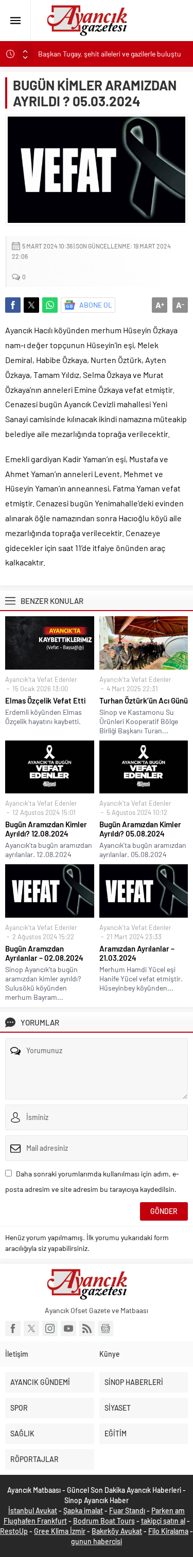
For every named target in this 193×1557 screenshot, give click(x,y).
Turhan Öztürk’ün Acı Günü (143, 700)
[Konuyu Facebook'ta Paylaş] (13, 305)
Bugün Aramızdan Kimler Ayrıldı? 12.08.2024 (46, 829)
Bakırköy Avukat (117, 1531)
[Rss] (87, 1328)
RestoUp (14, 1531)
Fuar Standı (127, 1510)
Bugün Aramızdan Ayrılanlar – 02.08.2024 (44, 953)
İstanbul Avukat (32, 1510)
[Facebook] (13, 1328)
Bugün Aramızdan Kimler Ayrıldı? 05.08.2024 (140, 829)
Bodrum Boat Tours (104, 1520)
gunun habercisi (96, 1541)
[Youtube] (68, 1328)
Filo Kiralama (168, 1531)
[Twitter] (31, 1328)
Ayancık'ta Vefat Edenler (41, 679)
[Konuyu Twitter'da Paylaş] (31, 305)
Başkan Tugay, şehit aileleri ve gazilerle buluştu (109, 53)
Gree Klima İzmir (59, 1531)
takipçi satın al (163, 1520)
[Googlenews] (105, 1328)
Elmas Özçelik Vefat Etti (45, 700)
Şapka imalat (83, 1510)
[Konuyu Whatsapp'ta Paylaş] (50, 305)
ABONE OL (95, 304)
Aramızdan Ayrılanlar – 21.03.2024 (136, 953)
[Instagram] (50, 1328)
